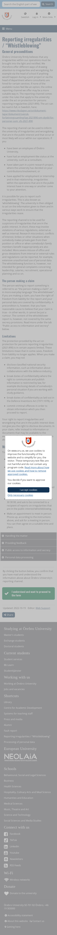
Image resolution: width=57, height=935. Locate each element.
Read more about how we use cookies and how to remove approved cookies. (28, 471)
